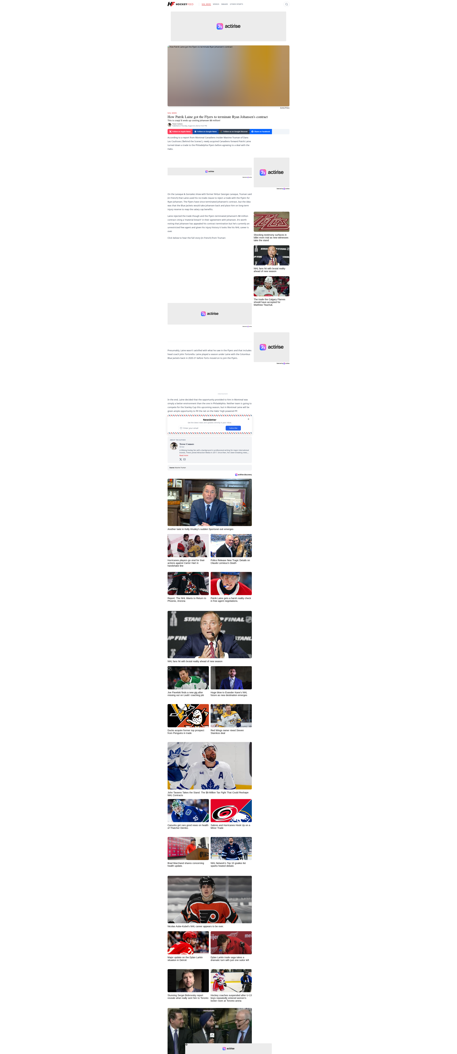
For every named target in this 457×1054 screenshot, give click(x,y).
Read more (183, 455)
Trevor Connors (177, 124)
